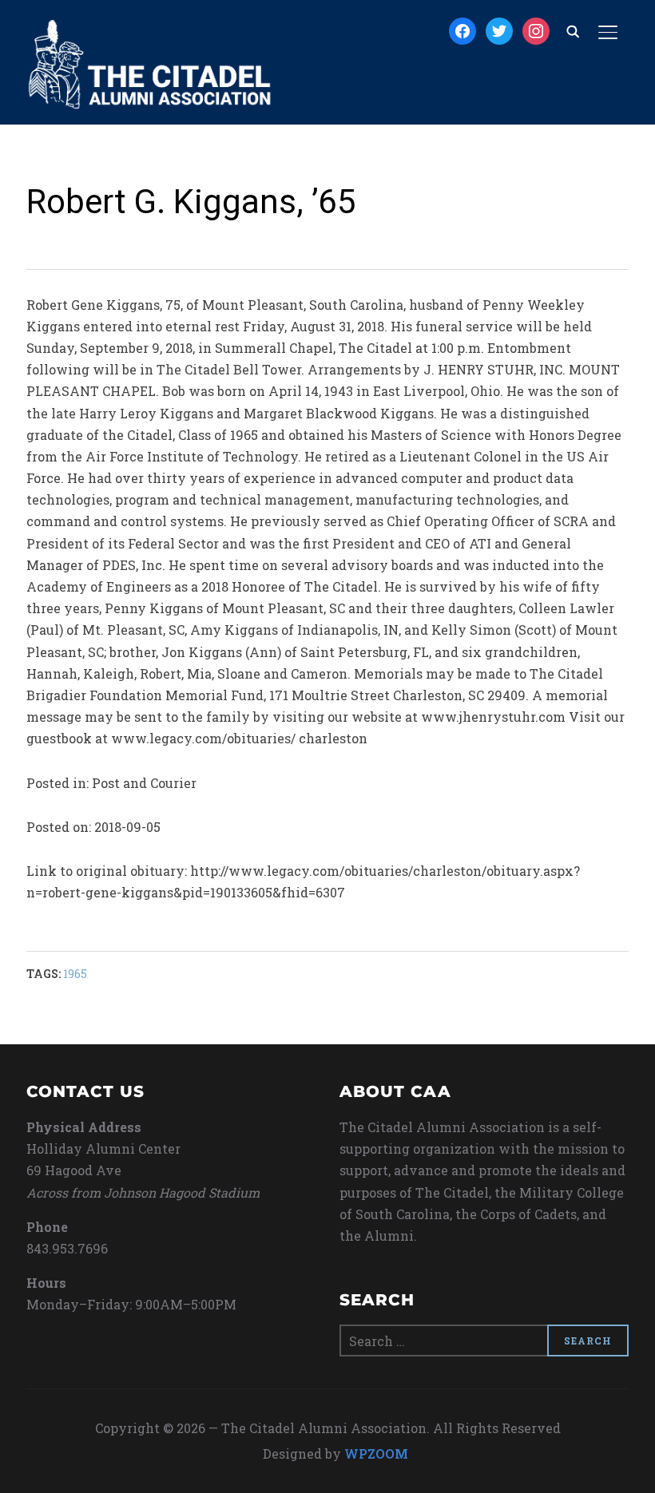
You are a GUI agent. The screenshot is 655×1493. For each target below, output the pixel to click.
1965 (75, 973)
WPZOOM (376, 1453)
